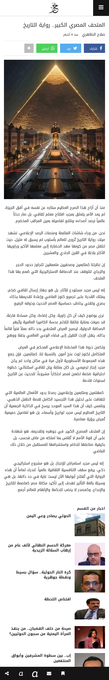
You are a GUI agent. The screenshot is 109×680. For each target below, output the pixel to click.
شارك (94, 49)
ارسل (46, 49)
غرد (69, 49)
